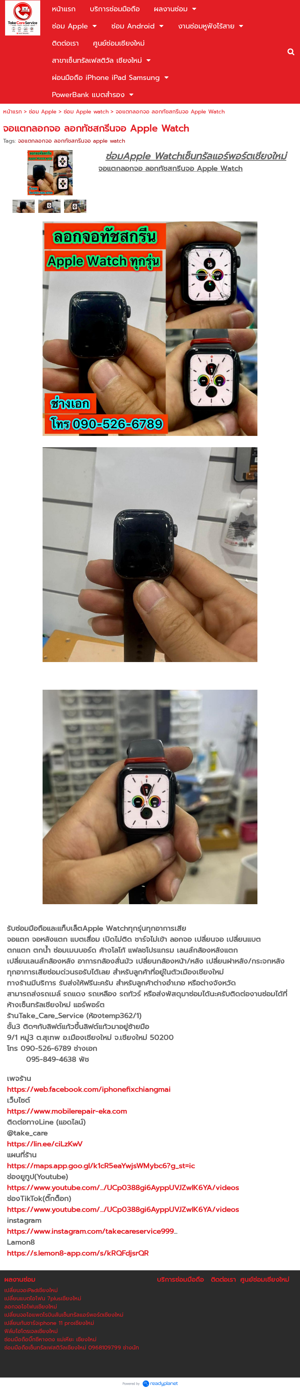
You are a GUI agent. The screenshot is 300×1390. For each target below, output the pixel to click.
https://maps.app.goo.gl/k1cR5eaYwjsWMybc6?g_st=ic (101, 1165)
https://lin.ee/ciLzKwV (45, 1144)
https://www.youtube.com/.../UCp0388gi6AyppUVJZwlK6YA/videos (123, 1187)
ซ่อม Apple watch (86, 112)
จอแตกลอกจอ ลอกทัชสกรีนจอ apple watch (71, 141)
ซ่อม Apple (43, 112)
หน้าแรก (12, 112)
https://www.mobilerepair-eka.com (67, 1111)
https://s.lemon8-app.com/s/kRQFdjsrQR (78, 1253)
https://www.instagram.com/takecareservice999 (90, 1231)
